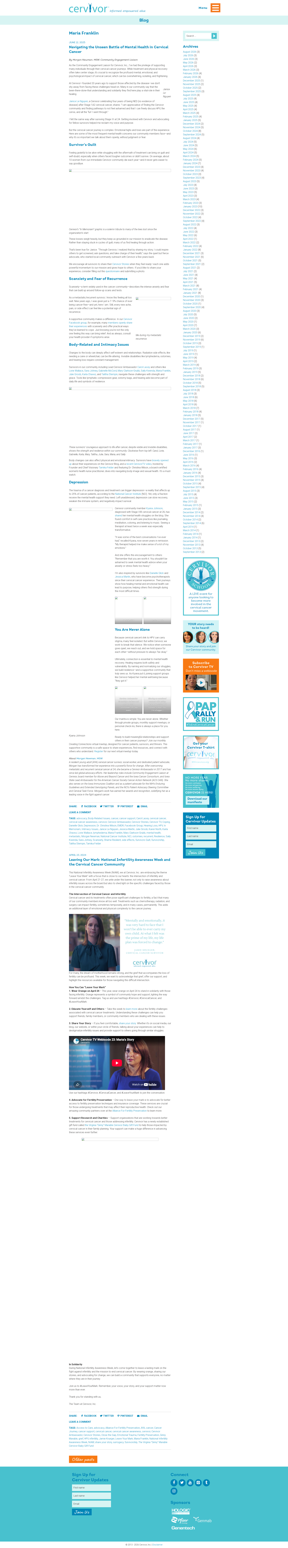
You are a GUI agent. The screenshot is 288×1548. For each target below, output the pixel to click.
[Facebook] (174, 1482)
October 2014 (190, 519)
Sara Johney (91, 370)
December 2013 (191, 541)
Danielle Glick (157, 573)
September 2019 (192, 346)
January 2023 (190, 206)
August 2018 (189, 390)
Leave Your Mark (124, 1438)
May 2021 (188, 278)
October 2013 (190, 548)
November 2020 (191, 300)
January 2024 (190, 163)
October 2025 (190, 87)
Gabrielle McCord (108, 370)
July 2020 (188, 314)
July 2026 (188, 55)
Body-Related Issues (99, 818)
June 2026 (188, 59)
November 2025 (191, 84)
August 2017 (189, 429)
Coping (166, 822)
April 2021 (188, 282)
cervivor (102, 822)
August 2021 (189, 267)
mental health (154, 832)
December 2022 (191, 210)
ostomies (137, 836)
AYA (143, 1427)
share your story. (127, 1023)
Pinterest (126, 806)
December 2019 (191, 336)
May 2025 (188, 105)
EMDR (120, 825)
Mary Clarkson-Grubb (129, 370)
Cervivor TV (155, 822)
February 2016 (190, 469)
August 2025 (189, 95)
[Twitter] (182, 1482)
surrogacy (118, 1442)
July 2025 (188, 98)
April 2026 (188, 66)
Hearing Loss (151, 825)
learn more (131, 1009)
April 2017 (188, 436)
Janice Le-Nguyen (78, 101)
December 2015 (191, 476)
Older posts (83, 1460)
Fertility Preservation (148, 1435)
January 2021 (190, 292)
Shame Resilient (112, 840)
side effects (128, 840)
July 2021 (188, 271)
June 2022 (188, 231)
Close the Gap (108, 1435)
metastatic (74, 836)
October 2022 (190, 217)
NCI (129, 836)
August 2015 (189, 490)
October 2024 (190, 131)
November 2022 (191, 213)
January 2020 (190, 332)
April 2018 (188, 404)
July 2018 (188, 393)
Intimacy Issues (90, 829)
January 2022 (190, 249)
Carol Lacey (143, 367)
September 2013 (192, 552)
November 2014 (191, 516)
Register (98, 751)
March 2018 (189, 408)
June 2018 (188, 397)
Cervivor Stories (120, 264)
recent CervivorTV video (139, 464)
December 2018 (191, 375)
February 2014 (190, 534)
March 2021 (189, 285)
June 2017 (188, 433)
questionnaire (113, 271)
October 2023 (190, 174)
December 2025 (191, 80)
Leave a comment (80, 812)
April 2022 (188, 238)
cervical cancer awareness (83, 822)
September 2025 (192, 91)
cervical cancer (158, 818)
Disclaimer (158, 1545)
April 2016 (188, 462)
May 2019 (188, 357)
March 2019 (189, 364)
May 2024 (188, 149)
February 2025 (190, 116)
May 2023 (188, 192)
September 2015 (192, 487)
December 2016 (191, 451)
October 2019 (190, 343)
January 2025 (190, 120)
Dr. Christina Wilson (106, 825)
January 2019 (190, 372)
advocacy (81, 818)
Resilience (159, 836)
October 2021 (190, 260)
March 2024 (189, 156)
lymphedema (100, 832)
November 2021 (191, 256)
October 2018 (190, 382)
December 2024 (191, 123)
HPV (161, 825)
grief (81, 1438)
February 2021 (190, 289)
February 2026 (190, 73)
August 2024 (189, 138)
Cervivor (89, 8)
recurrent (148, 836)
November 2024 (191, 127)
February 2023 (190, 203)
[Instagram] (174, 1491)
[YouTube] (190, 1482)
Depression (90, 825)
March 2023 (189, 199)
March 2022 (189, 242)
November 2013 (191, 544)
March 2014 (189, 530)
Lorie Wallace (76, 370)
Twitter (108, 806)
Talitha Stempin (110, 374)
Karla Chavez (89, 374)
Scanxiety (98, 840)
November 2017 (191, 422)
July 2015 (188, 494)
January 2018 (190, 415)
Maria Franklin (163, 370)
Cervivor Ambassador (119, 822)
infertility (94, 1438)
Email (144, 806)
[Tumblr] (206, 1482)
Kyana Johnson (154, 508)
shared (118, 515)
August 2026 (189, 51)
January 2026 (190, 77)
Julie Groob (75, 374)
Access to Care (84, 1427)
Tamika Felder (106, 467)
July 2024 (188, 141)
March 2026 (189, 69)
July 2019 (188, 350)
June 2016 (188, 454)
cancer (114, 818)
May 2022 (188, 235)
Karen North (155, 829)
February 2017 (190, 444)
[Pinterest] (198, 1482)
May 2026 (188, 62)
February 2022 (190, 246)
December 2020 (191, 296)
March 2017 (189, 440)
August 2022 (189, 224)
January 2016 (190, 472)
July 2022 (188, 228)
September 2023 (192, 177)
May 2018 (188, 400)
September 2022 (192, 220)
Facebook (90, 806)
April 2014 (188, 526)
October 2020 (190, 303)
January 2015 (190, 508)
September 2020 (192, 307)
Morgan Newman (90, 836)
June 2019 (188, 354)
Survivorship (157, 840)
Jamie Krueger (106, 1438)
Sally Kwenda (148, 370)
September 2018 (192, 386)
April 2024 (188, 152)
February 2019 (190, 368)
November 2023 (191, 170)
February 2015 (190, 505)
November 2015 (191, 480)
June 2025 (188, 102)
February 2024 (190, 159)
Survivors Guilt (142, 840)
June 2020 (188, 318)
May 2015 (188, 501)
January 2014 (190, 537)
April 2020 (188, 325)
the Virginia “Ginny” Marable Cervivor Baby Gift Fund (111, 1125)
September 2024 (192, 134)
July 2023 (188, 185)
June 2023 (188, 188)
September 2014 (192, 523)
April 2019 (188, 361)
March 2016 (189, 465)
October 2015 (190, 483)
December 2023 (191, 167)
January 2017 (190, 447)
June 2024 (188, 145)
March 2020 (189, 328)
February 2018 (190, 411)
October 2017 (190, 426)
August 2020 (189, 310)
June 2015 (188, 498)
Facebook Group (134, 825)
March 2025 (189, 113)
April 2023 (188, 195)
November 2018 (191, 379)
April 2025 (188, 109)
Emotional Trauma (126, 1435)
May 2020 (188, 321)
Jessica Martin (122, 576)
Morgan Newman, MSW (89, 758)
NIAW (91, 1442)
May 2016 (188, 458)
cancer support (127, 818)
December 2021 (191, 253)
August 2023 (189, 181)
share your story (103, 1442)
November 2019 (191, 339)
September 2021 (192, 264)
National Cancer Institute (128, 494)
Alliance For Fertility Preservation (129, 1110)
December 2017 (191, 418)
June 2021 (188, 274)
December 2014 (191, 512)
